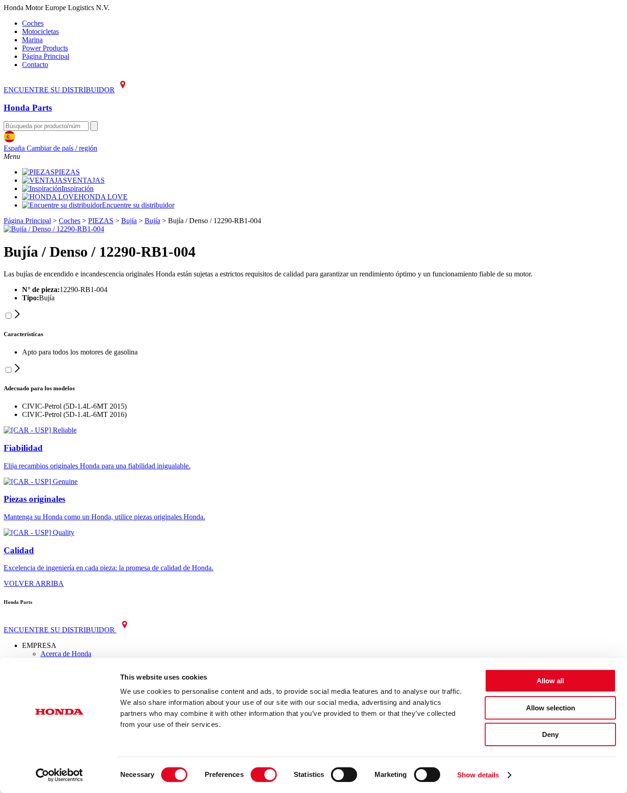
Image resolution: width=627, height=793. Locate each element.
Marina (32, 40)
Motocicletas (40, 31)
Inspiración (78, 188)
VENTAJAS (86, 180)
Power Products (45, 48)
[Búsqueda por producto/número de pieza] (94, 126)
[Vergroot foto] (54, 229)
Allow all (550, 681)
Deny (550, 734)
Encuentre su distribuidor (138, 205)
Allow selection (550, 708)
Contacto (35, 64)
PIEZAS (67, 172)
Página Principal (45, 56)
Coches (33, 23)
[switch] (264, 774)
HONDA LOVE (103, 197)
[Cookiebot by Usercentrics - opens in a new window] (59, 775)
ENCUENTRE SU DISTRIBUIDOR (59, 90)
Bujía (129, 221)
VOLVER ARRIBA (34, 583)
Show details (478, 775)
